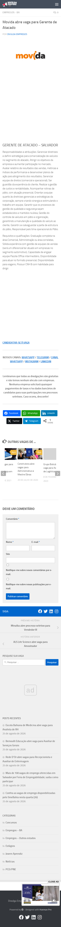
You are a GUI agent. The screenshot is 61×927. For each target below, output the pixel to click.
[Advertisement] (30, 108)
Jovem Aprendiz (14, 853)
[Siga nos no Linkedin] (51, 611)
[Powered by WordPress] (22, 910)
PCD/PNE (11, 869)
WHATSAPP (28, 357)
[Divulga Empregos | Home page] (12, 4)
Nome (10, 542)
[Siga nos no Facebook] (40, 611)
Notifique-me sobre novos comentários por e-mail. (29, 572)
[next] (57, 473)
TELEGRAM (43, 357)
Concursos (11, 822)
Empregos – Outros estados (21, 838)
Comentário (12, 519)
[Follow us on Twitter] (46, 611)
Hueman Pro (45, 909)
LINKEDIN (46, 361)
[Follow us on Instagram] (56, 611)
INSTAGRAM (31, 361)
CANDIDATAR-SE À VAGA (16, 342)
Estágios (10, 845)
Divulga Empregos (17, 34)
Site (8, 554)
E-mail (36, 542)
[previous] (3, 473)
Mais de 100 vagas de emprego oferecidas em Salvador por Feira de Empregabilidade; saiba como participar (30, 777)
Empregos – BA (14, 830)
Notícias (10, 861)
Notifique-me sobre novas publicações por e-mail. (29, 586)
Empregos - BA (11, 12)
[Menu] (57, 4)
